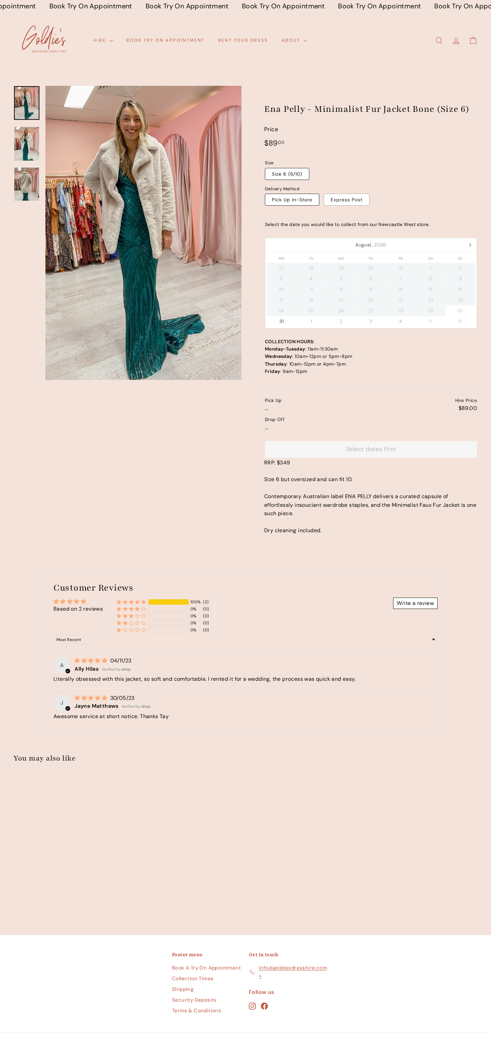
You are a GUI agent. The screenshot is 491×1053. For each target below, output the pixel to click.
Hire (101, 40)
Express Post (346, 200)
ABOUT (292, 40)
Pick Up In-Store (292, 200)
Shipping (182, 989)
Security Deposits (194, 1000)
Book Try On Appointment (165, 40)
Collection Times (192, 978)
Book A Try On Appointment (206, 968)
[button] (131, 602)
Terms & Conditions (196, 1010)
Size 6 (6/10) (287, 174)
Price (271, 129)
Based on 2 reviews (78, 608)
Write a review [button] (415, 603)
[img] (91, 660)
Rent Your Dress (243, 40)
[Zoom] (143, 233)
